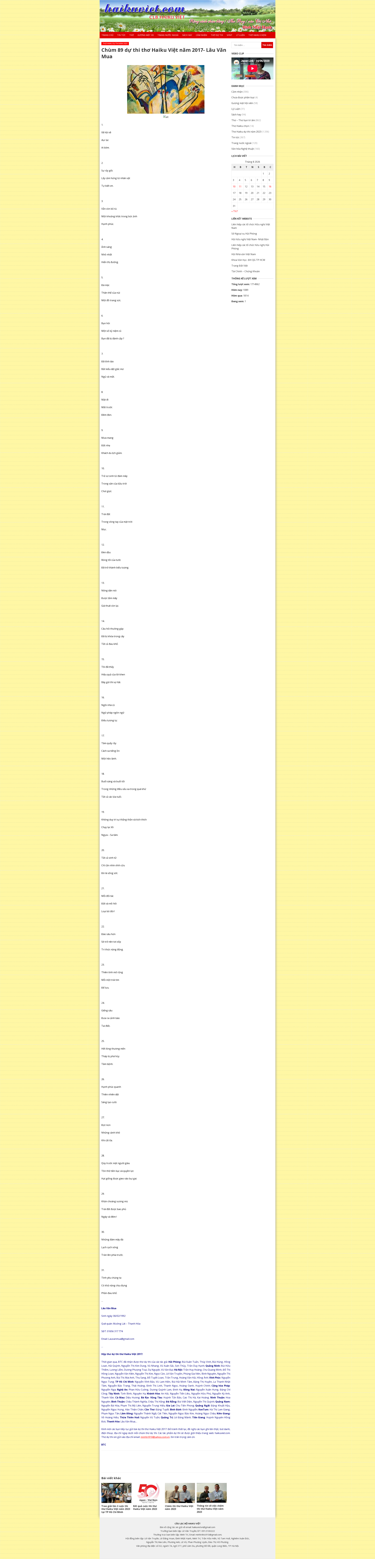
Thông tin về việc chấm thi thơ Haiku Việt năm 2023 (210, 1509)
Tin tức (121, 35)
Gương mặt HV (146, 35)
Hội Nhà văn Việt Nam (243, 254)
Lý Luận (240, 35)
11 (240, 186)
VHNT (229, 35)
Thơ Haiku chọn (257, 35)
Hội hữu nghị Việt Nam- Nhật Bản (250, 239)
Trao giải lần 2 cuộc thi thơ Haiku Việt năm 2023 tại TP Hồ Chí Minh (115, 1509)
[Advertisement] (165, 1460)
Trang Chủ (107, 35)
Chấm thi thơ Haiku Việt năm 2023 (179, 1507)
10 (234, 186)
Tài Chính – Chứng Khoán (245, 271)
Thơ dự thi (217, 35)
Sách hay (187, 35)
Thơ (131, 35)
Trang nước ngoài (167, 35)
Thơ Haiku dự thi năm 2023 (115, 43)
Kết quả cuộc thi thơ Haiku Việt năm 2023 (145, 1507)
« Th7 (234, 211)
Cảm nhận (201, 35)
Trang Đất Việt (239, 265)
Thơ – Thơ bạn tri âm (243, 120)
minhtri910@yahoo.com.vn (155, 1437)
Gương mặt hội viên (242, 103)
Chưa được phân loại (242, 97)
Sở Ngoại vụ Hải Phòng (244, 233)
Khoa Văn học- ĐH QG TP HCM (248, 260)
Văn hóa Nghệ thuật (242, 148)
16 (270, 186)
